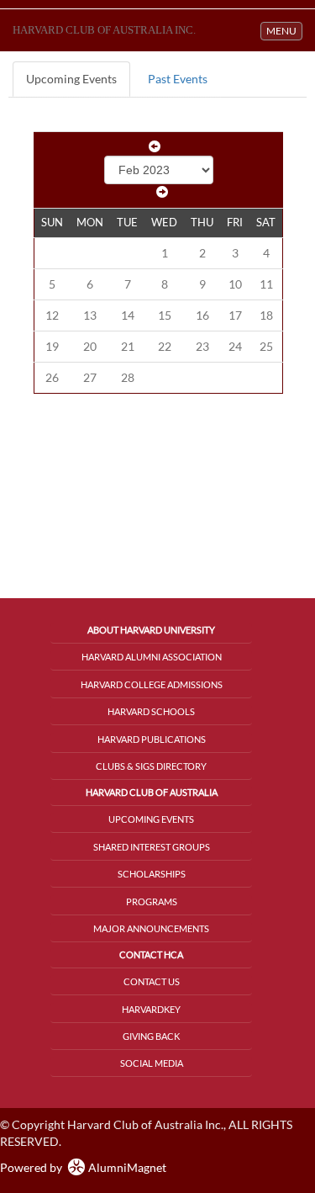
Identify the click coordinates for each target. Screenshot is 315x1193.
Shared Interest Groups (151, 846)
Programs (151, 901)
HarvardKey (151, 1009)
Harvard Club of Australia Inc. (104, 30)
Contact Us (151, 981)
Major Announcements (151, 928)
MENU (283, 30)
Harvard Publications (151, 739)
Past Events (177, 79)
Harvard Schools (151, 711)
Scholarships (152, 873)
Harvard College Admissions (152, 684)
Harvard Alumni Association (151, 656)
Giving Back (151, 1036)
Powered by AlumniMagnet (83, 1167)
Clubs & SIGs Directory (151, 766)
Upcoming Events (71, 79)
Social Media (151, 1063)
